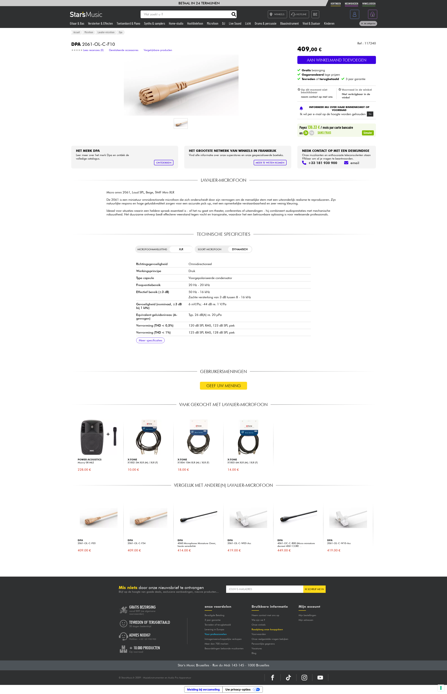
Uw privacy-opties (238, 689)
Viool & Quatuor (312, 23)
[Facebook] (272, 677)
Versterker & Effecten (100, 23)
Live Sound (235, 23)
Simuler (368, 133)
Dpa (120, 32)
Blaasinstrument (289, 23)
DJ (224, 23)
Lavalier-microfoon (106, 32)
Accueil (77, 32)
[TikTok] (288, 677)
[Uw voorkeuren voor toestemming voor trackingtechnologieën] (441, 688)
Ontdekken (163, 162)
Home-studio (176, 23)
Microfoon (213, 23)
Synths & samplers (155, 23)
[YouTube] (320, 677)
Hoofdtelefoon (195, 23)
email (354, 163)
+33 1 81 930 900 (147, 639)
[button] (181, 123)
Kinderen (329, 23)
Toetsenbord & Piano (129, 23)
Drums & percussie (266, 23)
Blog (254, 653)
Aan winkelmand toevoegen (336, 60)
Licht (248, 23)
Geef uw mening (223, 385)
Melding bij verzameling (203, 689)
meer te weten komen (270, 162)
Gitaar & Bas (77, 23)
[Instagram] (304, 677)
